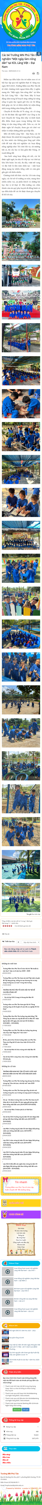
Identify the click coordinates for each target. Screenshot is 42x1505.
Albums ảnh (21, 1245)
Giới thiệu (21, 1228)
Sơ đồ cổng (21, 1249)
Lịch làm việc (21, 1233)
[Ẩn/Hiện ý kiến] (18, 942)
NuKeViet (18, 1488)
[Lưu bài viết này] (38, 73)
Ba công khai (21, 1238)
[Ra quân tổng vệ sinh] (5, 1339)
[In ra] (33, 73)
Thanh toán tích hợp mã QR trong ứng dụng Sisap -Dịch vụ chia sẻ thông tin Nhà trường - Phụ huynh (20, 1388)
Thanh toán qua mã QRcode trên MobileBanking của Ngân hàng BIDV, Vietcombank (22, 1399)
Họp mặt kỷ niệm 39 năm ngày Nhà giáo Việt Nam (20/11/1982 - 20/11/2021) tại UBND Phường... (24, 1347)
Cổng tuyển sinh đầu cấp (21, 1242)
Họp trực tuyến (21, 1240)
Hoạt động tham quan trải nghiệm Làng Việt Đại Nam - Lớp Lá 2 (26, 1310)
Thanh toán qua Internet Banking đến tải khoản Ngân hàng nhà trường (21, 1404)
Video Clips (21, 1247)
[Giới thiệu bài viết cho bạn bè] (30, 73)
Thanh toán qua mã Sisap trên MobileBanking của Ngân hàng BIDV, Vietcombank (21, 1394)
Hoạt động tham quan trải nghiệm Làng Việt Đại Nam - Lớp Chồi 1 (26, 1269)
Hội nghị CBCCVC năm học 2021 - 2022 (22, 1330)
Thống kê (21, 1235)
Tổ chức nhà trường (21, 1231)
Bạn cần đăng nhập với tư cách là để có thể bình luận (20, 950)
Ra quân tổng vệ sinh (16, 1338)
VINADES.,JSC (36, 1488)
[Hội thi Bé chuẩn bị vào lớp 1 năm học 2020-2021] (5, 1361)
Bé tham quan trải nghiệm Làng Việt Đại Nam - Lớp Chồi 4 (26, 1290)
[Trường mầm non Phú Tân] (21, 20)
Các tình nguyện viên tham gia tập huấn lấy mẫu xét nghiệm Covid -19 (24, 1353)
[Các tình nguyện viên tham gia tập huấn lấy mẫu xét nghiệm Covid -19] (5, 1354)
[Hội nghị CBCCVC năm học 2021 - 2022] (5, 1332)
